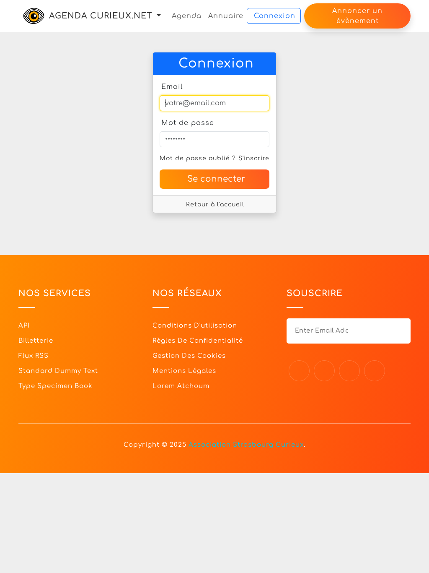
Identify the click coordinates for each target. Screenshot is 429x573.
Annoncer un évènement (357, 16)
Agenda (187, 16)
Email (172, 87)
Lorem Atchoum (180, 386)
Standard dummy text (58, 371)
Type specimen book (55, 386)
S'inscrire (253, 158)
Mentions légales (184, 371)
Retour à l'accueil (215, 204)
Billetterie (35, 340)
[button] (158, 16)
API (24, 325)
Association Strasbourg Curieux (246, 444)
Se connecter (216, 179)
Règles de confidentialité (197, 340)
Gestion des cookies (189, 355)
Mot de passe (187, 123)
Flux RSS (33, 355)
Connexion (274, 16)
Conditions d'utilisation (194, 325)
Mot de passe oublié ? (198, 158)
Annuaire (225, 16)
